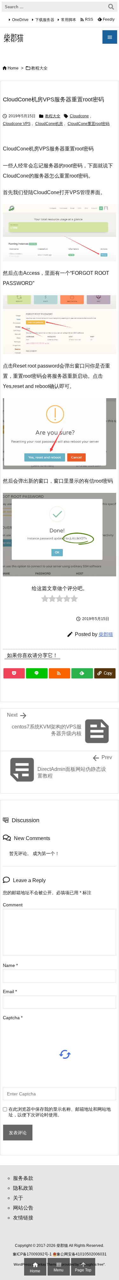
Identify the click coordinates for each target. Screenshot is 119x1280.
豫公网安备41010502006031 (81, 1254)
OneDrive (20, 20)
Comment (13, 904)
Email (10, 991)
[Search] (111, 7)
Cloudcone (79, 116)
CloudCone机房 (49, 123)
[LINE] (36, 673)
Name (10, 965)
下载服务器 (44, 20)
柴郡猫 (106, 634)
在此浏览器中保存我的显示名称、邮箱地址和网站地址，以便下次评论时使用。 (60, 1112)
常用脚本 (68, 20)
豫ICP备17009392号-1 (33, 1254)
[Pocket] (14, 673)
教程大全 (39, 68)
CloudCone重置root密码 (88, 123)
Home (13, 68)
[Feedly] (82, 673)
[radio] (45, 600)
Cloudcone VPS (16, 123)
